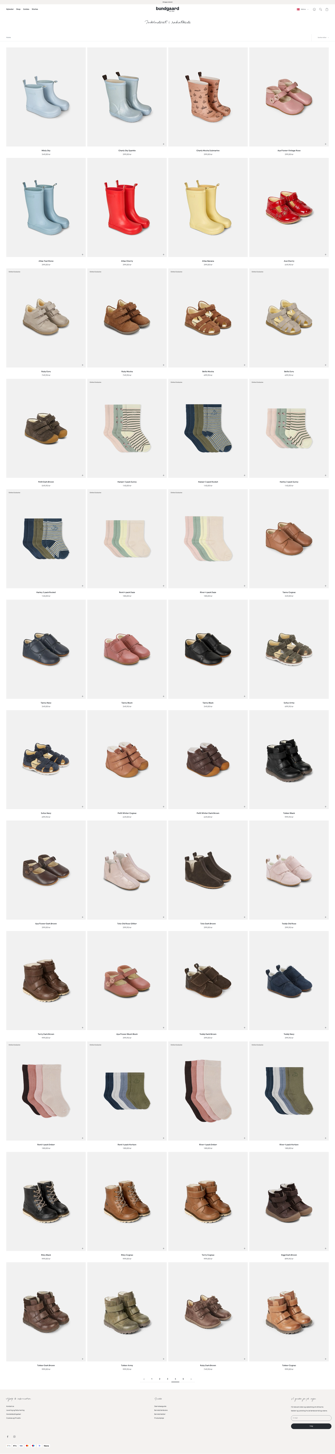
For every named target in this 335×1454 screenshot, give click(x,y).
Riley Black (46, 1255)
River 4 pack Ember (208, 1144)
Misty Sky (46, 150)
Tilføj (311, 1426)
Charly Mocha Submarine (208, 150)
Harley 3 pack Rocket (46, 592)
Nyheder (10, 9)
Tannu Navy (46, 703)
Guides (26, 9)
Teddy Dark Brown (208, 1034)
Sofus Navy (46, 813)
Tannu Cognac (289, 592)
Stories (35, 9)
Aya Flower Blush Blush (127, 1034)
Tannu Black (208, 703)
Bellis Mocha (208, 371)
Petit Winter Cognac (127, 813)
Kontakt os (10, 1406)
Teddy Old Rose (289, 923)
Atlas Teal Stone (46, 261)
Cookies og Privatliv (13, 1418)
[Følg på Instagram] (14, 1436)
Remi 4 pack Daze (127, 592)
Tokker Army (127, 1365)
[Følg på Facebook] (7, 1436)
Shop (18, 9)
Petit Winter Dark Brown (208, 813)
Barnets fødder (160, 1414)
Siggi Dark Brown (289, 1255)
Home (8, 37)
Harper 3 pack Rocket (208, 482)
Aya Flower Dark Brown (46, 923)
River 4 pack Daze (208, 592)
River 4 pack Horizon (289, 1144)
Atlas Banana (208, 261)
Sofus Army (289, 703)
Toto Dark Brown (208, 923)
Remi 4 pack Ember (46, 1144)
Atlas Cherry (127, 261)
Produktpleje (159, 1418)
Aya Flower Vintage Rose (289, 150)
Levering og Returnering (15, 1410)
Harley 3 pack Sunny (289, 482)
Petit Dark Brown (46, 482)
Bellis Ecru (289, 371)
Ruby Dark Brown (208, 1365)
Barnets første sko (161, 1410)
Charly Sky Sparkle (127, 150)
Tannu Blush (127, 703)
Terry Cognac (208, 1255)
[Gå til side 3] (144, 1379)
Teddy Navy (289, 1034)
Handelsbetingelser (13, 1414)
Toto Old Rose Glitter (127, 923)
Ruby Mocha (127, 371)
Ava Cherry (289, 261)
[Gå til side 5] (191, 1379)
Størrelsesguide (160, 1406)
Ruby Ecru (46, 371)
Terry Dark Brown (46, 1034)
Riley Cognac (127, 1255)
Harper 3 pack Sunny (127, 482)
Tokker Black (289, 813)
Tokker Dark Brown (46, 1365)
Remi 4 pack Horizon (127, 1144)
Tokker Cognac (289, 1365)
